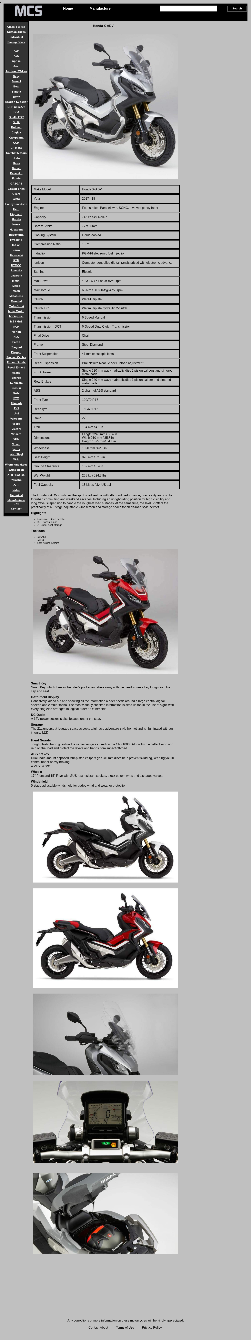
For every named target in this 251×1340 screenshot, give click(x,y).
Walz (16, 459)
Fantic (16, 178)
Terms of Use (125, 1327)
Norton (16, 331)
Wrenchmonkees (16, 464)
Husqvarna (16, 234)
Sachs (16, 372)
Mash (16, 290)
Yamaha (16, 479)
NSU (16, 336)
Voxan (16, 444)
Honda (16, 219)
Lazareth (16, 275)
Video (16, 490)
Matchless (16, 296)
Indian (16, 244)
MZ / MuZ (16, 321)
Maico (16, 285)
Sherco (16, 377)
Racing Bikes (16, 42)
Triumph (16, 403)
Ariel (16, 66)
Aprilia (16, 60)
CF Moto (16, 147)
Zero (16, 485)
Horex (16, 224)
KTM (16, 260)
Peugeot (16, 347)
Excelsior (16, 173)
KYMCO (16, 265)
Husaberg (16, 229)
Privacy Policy (152, 1327)
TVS (16, 408)
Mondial (16, 301)
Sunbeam (16, 382)
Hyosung (16, 239)
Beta (16, 86)
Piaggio (16, 352)
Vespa (16, 423)
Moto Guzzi (16, 306)
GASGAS (16, 183)
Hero (16, 209)
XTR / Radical (16, 474)
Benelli (16, 81)
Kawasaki (16, 255)
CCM (16, 142)
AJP (16, 50)
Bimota (16, 91)
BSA (16, 112)
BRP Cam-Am (16, 106)
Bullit (16, 122)
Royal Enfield (16, 367)
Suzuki (16, 387)
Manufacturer (101, 8)
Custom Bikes (16, 31)
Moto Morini (16, 311)
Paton (16, 341)
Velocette (16, 418)
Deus (16, 163)
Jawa (16, 250)
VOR (16, 439)
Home (68, 8)
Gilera (16, 193)
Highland (16, 214)
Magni (16, 280)
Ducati (16, 168)
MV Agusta (16, 316)
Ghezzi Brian (16, 188)
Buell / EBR (16, 117)
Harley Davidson (16, 204)
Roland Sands (16, 362)
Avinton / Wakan (16, 71)
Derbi (16, 158)
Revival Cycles (16, 357)
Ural (16, 413)
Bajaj (16, 76)
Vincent (16, 433)
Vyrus (16, 449)
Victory (16, 428)
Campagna (16, 137)
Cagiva (16, 132)
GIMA (16, 198)
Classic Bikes (16, 26)
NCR (16, 326)
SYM (16, 398)
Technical (16, 495)
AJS (16, 55)
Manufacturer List (16, 502)
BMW (16, 96)
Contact (16, 508)
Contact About (98, 1327)
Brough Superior (16, 101)
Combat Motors (16, 152)
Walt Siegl (16, 454)
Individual (16, 37)
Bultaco (16, 127)
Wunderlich (16, 469)
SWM (16, 393)
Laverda (16, 270)
